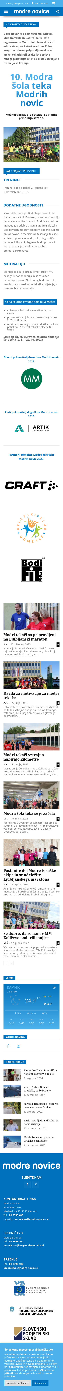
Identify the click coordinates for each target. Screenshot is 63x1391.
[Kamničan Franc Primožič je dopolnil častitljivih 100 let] (12, 1075)
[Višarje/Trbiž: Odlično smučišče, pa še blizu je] (12, 1091)
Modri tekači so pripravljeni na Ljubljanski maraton (30, 637)
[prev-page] (6, 963)
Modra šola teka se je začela (29, 813)
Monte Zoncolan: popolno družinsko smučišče (39, 1139)
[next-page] (11, 963)
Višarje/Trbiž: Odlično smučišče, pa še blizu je (37, 1088)
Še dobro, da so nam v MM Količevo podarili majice (28, 935)
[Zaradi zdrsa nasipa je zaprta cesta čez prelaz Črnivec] (12, 1108)
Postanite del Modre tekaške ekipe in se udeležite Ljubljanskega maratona (30, 875)
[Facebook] (8, 1046)
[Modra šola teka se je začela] (31, 795)
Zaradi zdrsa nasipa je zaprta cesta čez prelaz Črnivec (41, 1105)
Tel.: (13, 1215)
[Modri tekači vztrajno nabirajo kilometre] (31, 736)
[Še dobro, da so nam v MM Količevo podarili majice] (31, 915)
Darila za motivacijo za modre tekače (31, 695)
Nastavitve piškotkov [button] (17, 1383)
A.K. (6, 644)
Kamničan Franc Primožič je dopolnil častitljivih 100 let (40, 1072)
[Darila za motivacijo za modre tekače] (31, 675)
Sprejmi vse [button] (40, 1383)
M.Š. (6, 818)
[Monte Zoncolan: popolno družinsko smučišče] (12, 1142)
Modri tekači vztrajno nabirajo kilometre (24, 757)
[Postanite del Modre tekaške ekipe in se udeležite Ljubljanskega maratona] (31, 852)
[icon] (53, 4)
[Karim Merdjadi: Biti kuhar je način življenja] (12, 1125)
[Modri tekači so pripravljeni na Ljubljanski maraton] (31, 616)
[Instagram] (18, 1046)
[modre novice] (31, 11)
